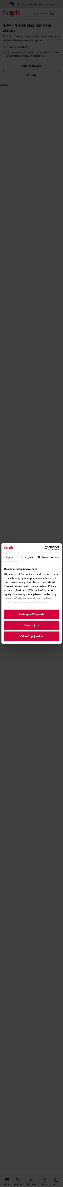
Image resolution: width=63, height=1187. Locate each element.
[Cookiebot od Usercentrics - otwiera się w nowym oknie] (45, 548)
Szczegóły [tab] (27, 557)
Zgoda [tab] (10, 557)
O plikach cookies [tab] (48, 557)
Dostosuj (29, 625)
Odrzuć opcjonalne (31, 636)
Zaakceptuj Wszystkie (31, 614)
